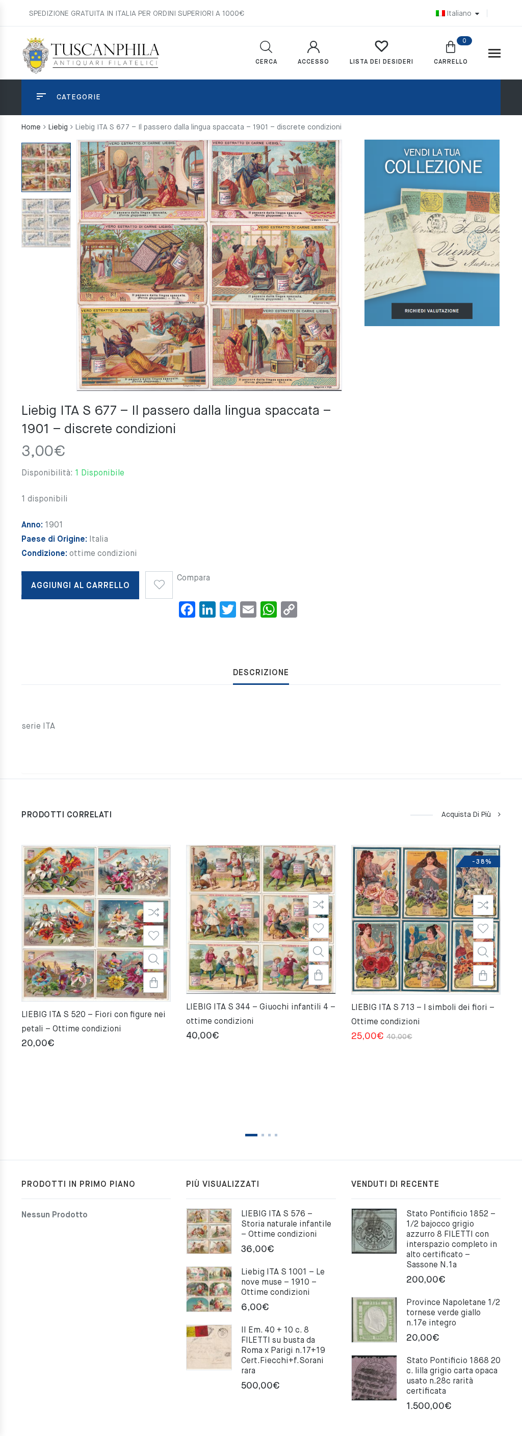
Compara (193, 578)
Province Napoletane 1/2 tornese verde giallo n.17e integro (453, 1313)
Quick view (153, 959)
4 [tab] (276, 1135)
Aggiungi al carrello (80, 586)
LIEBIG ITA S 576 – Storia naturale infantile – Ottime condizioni (286, 1224)
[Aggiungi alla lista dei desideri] (159, 581)
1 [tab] (251, 1135)
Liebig (58, 127)
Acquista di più (466, 814)
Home (31, 127)
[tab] (261, 673)
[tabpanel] (96, 948)
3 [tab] (269, 1135)
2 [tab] (263, 1135)
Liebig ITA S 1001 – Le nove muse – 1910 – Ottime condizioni (283, 1282)
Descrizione (261, 673)
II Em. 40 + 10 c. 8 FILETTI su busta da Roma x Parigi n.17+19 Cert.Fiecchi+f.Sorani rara (283, 1350)
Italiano (459, 13)
